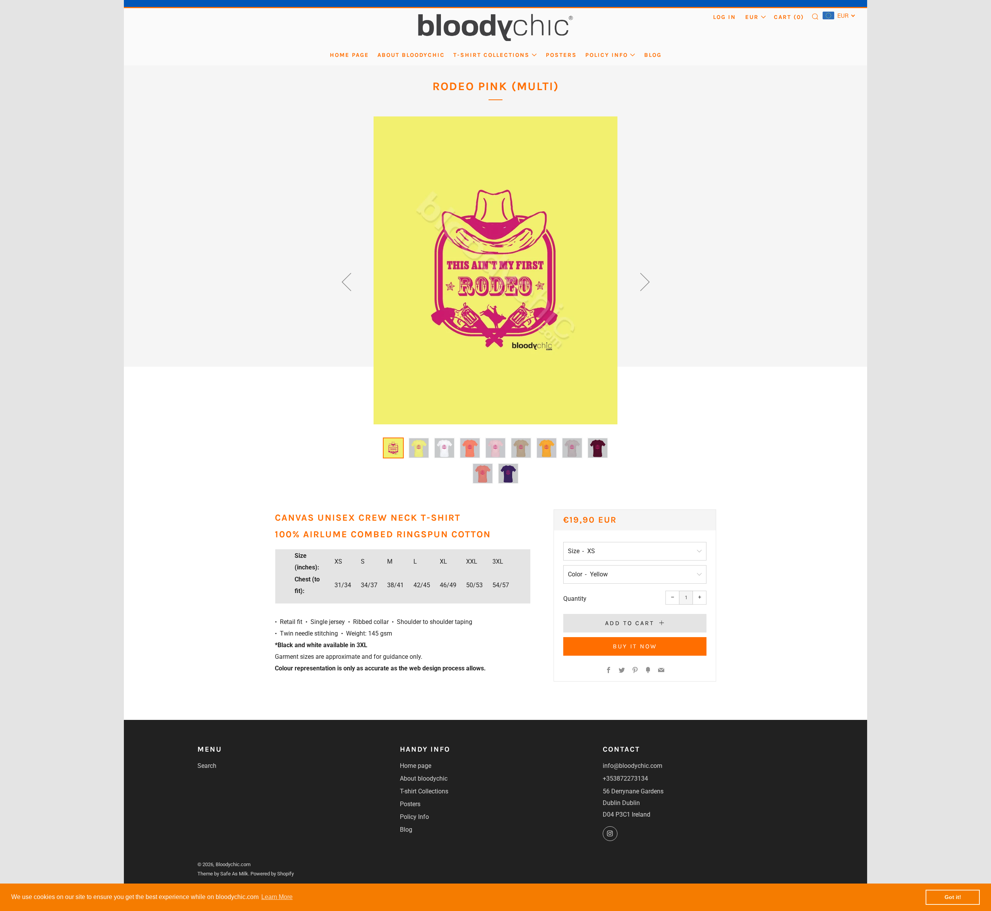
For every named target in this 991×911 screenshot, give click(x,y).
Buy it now (635, 646)
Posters (561, 54)
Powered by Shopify (272, 874)
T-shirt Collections (491, 54)
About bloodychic (411, 54)
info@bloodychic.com (632, 765)
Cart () (789, 17)
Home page (349, 54)
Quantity (574, 598)
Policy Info (606, 54)
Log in (724, 17)
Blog (653, 54)
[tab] (393, 448)
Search (206, 765)
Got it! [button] (953, 897)
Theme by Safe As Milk (222, 874)
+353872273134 (625, 778)
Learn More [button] (277, 897)
